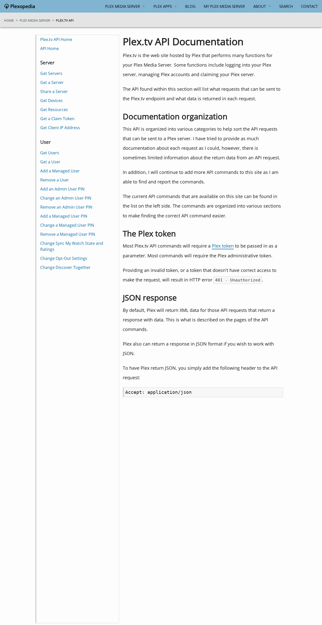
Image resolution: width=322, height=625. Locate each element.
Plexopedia (22, 6)
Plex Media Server (122, 6)
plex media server (35, 20)
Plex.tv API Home (56, 39)
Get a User (50, 162)
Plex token (223, 246)
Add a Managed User (60, 171)
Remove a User (54, 180)
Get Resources (54, 109)
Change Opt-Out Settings (63, 258)
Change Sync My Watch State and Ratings (71, 246)
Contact (309, 6)
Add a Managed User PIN (63, 216)
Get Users (49, 153)
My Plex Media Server (224, 6)
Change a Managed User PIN (67, 225)
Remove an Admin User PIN (66, 207)
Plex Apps (162, 6)
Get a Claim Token (57, 118)
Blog (190, 6)
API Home (49, 48)
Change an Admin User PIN (65, 198)
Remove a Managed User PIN (67, 234)
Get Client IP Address (60, 127)
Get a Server (52, 82)
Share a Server (54, 91)
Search (286, 6)
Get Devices (51, 100)
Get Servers (51, 73)
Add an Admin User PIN (62, 189)
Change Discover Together (65, 267)
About (259, 6)
